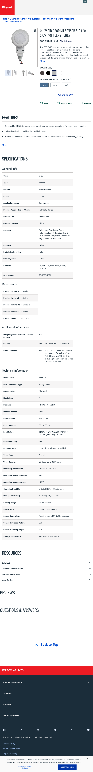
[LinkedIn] (38, 730)
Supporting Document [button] (11, 574)
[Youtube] (88, 730)
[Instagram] (21, 730)
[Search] (90, 12)
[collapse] (88, 682)
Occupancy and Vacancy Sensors (58, 19)
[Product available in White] (60, 73)
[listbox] (20, 47)
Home (4, 19)
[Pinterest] (54, 730)
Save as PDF (66, 103)
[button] (35, 30)
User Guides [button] (7, 580)
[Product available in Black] (48, 73)
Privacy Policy (9, 743)
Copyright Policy (10, 753)
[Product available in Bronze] (42, 73)
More (42, 61)
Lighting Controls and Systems (25, 19)
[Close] (87, 758)
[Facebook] (4, 730)
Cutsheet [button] (6, 563)
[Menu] (90, 3)
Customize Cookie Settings (24, 767)
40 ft (66, 85)
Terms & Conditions (11, 748)
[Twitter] (71, 730)
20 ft (55, 85)
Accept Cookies (67, 767)
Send (45, 103)
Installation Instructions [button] (12, 569)
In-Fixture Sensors (13, 21)
